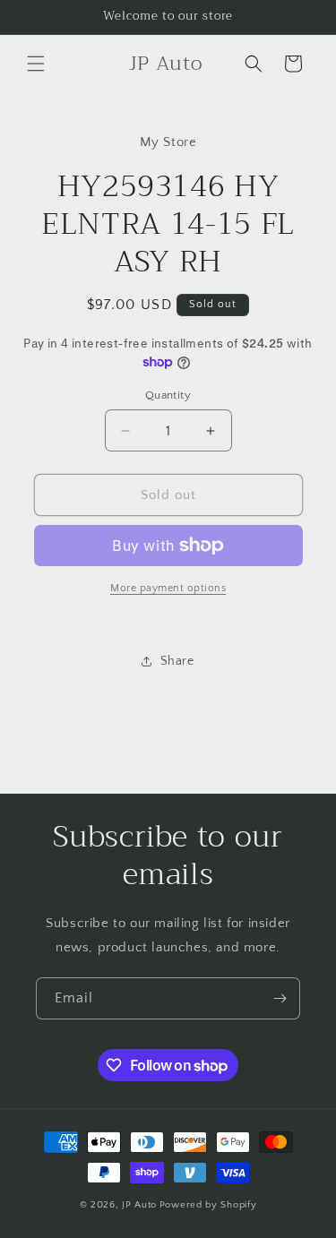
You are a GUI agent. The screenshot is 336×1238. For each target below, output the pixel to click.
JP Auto (139, 1204)
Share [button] (177, 661)
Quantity (168, 395)
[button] (36, 63)
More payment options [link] (168, 588)
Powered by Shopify (208, 1204)
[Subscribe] (279, 998)
